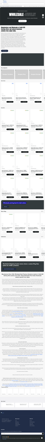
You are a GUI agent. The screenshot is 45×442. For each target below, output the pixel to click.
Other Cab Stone (33, 394)
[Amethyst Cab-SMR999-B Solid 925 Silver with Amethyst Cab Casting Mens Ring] (20, 219)
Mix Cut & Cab (16, 394)
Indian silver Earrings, (20, 383)
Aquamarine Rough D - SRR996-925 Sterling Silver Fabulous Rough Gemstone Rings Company (8, 126)
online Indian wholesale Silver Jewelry (17, 311)
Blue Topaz (38, 394)
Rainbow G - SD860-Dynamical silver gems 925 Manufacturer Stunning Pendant (37, 171)
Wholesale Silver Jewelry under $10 (38, 313)
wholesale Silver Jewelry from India (30, 386)
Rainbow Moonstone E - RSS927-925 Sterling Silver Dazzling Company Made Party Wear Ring (37, 148)
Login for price (4, 127)
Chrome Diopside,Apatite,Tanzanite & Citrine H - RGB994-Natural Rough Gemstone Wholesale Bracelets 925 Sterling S (33, 253)
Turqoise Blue (3, 95)
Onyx (2, 225)
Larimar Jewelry (29, 355)
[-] (2, 102)
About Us (31, 418)
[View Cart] (43, 1)
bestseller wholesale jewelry (19, 313)
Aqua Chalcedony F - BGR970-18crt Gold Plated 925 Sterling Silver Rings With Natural (8, 171)
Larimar (17, 95)
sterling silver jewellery (15, 380)
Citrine (27, 394)
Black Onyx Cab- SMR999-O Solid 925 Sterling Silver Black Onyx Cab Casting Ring (33, 228)
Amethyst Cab (17, 225)
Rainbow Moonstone (32, 95)
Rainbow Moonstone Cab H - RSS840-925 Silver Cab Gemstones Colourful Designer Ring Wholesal (22, 126)
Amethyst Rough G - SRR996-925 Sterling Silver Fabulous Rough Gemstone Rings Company (21, 148)
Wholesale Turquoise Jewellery (22, 355)
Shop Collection (4, 50)
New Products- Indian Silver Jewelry (21, 315)
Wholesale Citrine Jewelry (13, 386)
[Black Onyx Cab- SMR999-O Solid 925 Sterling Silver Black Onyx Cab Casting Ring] (33, 219)
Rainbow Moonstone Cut (5, 145)
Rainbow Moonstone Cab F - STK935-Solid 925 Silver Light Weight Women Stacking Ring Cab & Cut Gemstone (8, 194)
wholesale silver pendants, (13, 383)
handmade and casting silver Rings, (28, 383)
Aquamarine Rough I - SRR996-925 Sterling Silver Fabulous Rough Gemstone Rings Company (37, 126)
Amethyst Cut (10, 394)
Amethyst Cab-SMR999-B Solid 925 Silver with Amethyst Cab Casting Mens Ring (20, 228)
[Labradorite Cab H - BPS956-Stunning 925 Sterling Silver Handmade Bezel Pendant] (31, 405)
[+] (5, 102)
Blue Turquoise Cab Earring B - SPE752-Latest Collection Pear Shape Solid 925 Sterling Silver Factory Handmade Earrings (7, 98)
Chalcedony (3, 168)
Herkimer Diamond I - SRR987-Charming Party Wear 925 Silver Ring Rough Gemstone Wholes (21, 171)
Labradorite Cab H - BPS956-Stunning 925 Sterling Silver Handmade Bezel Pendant (37, 404)
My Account (17, 418)
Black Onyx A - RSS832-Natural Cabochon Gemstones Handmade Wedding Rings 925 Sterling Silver (36, 194)
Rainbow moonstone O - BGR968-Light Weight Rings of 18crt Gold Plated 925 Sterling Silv (7, 148)
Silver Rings (24, 314)
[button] (2, 94)
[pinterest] (43, 413)
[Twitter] (41, 413)
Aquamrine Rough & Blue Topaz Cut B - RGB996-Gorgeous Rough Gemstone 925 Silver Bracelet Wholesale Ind (7, 253)
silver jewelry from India (23, 381)
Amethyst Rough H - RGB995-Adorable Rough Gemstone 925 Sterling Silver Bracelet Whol (20, 253)
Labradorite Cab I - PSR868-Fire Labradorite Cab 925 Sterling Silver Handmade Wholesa (22, 194)
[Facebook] (36, 413)
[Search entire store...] (43, 4)
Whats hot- (11, 314)
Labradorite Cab (21, 394)
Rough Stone (3, 123)
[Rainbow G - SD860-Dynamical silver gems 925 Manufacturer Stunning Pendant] (37, 161)
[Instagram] (38, 413)
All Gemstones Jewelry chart (35, 354)
